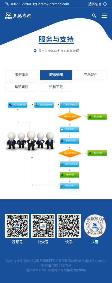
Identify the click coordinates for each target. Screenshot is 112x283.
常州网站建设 (63, 270)
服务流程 (56, 75)
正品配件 (90, 75)
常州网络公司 (35, 270)
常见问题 (21, 87)
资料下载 (56, 87)
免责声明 (80, 270)
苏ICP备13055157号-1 (56, 265)
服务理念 (21, 75)
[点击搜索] (94, 16)
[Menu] (104, 15)
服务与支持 (55, 51)
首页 (41, 51)
